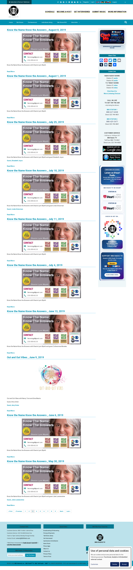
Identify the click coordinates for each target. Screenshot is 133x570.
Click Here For (112, 91)
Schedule (49, 12)
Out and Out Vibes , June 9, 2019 (25, 357)
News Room (46, 543)
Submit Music (99, 12)
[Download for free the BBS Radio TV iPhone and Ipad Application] (112, 157)
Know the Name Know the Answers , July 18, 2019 (35, 170)
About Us (46, 548)
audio (116, 78)
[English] (97, 2)
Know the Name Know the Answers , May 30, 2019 (35, 461)
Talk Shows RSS (62, 22)
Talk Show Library (48, 535)
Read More (11, 71)
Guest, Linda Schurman (15, 209)
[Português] (106, 2)
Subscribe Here (112, 275)
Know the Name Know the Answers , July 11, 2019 (35, 219)
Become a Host (64, 12)
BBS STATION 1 (112, 109)
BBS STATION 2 (112, 119)
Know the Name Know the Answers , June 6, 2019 (35, 415)
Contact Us (46, 551)
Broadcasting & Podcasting (51, 530)
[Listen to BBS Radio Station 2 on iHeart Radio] (112, 207)
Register (86, 2)
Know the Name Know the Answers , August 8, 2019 (36, 29)
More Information (117, 12)
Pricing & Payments (49, 533)
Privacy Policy (47, 554)
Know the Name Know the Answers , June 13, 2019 (36, 311)
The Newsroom (32, 22)
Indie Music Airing (47, 22)
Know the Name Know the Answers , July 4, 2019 (34, 265)
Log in (92, 2)
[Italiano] (104, 2)
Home (11, 22)
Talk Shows (19, 22)
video (116, 85)
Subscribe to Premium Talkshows (20, 2)
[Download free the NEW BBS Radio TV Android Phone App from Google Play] (112, 149)
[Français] (101, 2)
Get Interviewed (82, 12)
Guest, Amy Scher (13, 405)
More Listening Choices (112, 93)
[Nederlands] (99, 2)
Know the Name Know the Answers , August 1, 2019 (36, 76)
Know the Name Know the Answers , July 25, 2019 (35, 122)
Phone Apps (46, 546)
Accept (124, 564)
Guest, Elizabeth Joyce (15, 160)
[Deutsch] (103, 2)
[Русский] (108, 2)
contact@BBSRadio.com (23, 538)
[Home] (13, 12)
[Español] (110, 2)
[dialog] (110, 557)
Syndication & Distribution (50, 541)
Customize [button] (94, 564)
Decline (114, 564)
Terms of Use (47, 556)
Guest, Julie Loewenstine (15, 500)
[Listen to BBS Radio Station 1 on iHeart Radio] (112, 196)
